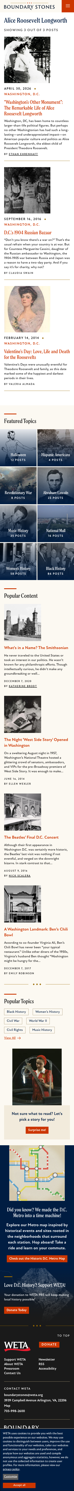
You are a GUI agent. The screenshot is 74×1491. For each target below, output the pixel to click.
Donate (49, 1344)
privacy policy (11, 1469)
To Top (63, 1335)
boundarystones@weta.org (23, 1395)
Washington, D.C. (22, 94)
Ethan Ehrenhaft (23, 154)
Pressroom (11, 1368)
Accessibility (47, 1368)
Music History (18, 530)
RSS (41, 1364)
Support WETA (15, 1359)
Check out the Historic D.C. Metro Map (37, 1258)
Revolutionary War (18, 492)
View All (10, 1038)
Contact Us (12, 1373)
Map (7, 1406)
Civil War (13, 1021)
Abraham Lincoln (55, 492)
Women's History (18, 568)
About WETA (13, 1364)
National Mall (55, 530)
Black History (56, 568)
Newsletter (47, 1359)
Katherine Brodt (23, 686)
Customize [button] (10, 1476)
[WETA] (17, 1347)
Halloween (18, 454)
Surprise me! (37, 1130)
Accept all (19, 1485)
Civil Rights (15, 1030)
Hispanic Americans (55, 454)
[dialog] (37, 1460)
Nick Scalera (20, 876)
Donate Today (17, 1310)
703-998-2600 (14, 1411)
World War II (38, 1021)
